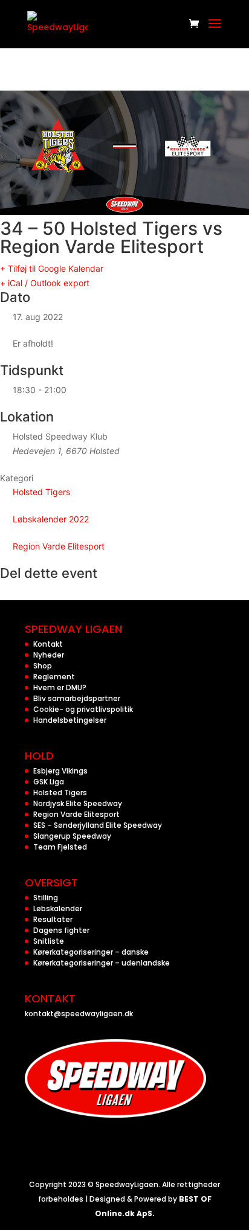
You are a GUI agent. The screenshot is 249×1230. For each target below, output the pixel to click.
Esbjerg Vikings (60, 771)
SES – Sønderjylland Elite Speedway (97, 825)
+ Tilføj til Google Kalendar (51, 268)
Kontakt (48, 644)
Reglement (54, 676)
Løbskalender (57, 908)
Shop (42, 666)
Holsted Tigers (41, 492)
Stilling (45, 897)
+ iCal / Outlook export (44, 283)
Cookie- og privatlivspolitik (83, 709)
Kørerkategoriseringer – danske (91, 952)
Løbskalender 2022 (51, 519)
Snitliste (48, 941)
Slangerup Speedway (72, 836)
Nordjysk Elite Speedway (77, 803)
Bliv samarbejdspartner (76, 698)
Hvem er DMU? (59, 687)
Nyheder (48, 655)
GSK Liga (48, 782)
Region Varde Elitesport (59, 546)
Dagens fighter (61, 930)
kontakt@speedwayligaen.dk (79, 1013)
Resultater (53, 919)
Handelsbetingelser (69, 720)
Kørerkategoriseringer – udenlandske (101, 963)
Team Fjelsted (60, 847)
